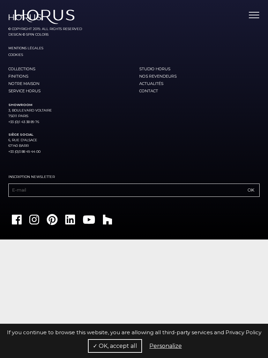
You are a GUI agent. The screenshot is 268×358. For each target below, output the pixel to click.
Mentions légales (25, 48)
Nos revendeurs (158, 76)
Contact (148, 90)
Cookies (15, 55)
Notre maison (23, 83)
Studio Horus (154, 68)
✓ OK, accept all (115, 346)
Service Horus (24, 90)
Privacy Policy (243, 332)
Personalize (165, 346)
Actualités (151, 83)
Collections (21, 68)
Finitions (18, 76)
